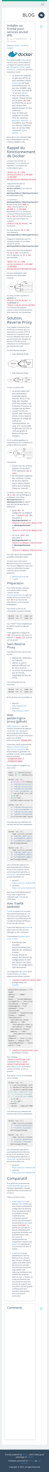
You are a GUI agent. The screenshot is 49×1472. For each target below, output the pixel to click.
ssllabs (24, 93)
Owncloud (11, 69)
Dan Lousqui (11, 41)
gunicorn (16, 120)
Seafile (27, 67)
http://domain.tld (19, 706)
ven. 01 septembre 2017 (18, 39)
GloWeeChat (14, 67)
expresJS (24, 120)
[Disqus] (20, 1341)
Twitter (17, 45)
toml (20, 974)
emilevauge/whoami (14, 595)
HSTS (20, 897)
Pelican (25, 1454)
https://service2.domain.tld (23, 888)
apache (15, 133)
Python (30, 1457)
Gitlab (22, 67)
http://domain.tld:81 (20, 711)
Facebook (24, 45)
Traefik (15, 579)
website (13, 906)
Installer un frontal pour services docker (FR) (17, 30)
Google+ (10, 48)
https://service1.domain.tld (23, 883)
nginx (24, 130)
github (21, 721)
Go (28, 914)
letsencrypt (16, 83)
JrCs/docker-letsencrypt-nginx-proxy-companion (18, 748)
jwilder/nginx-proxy (20, 576)
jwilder (14, 1244)
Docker (23, 60)
